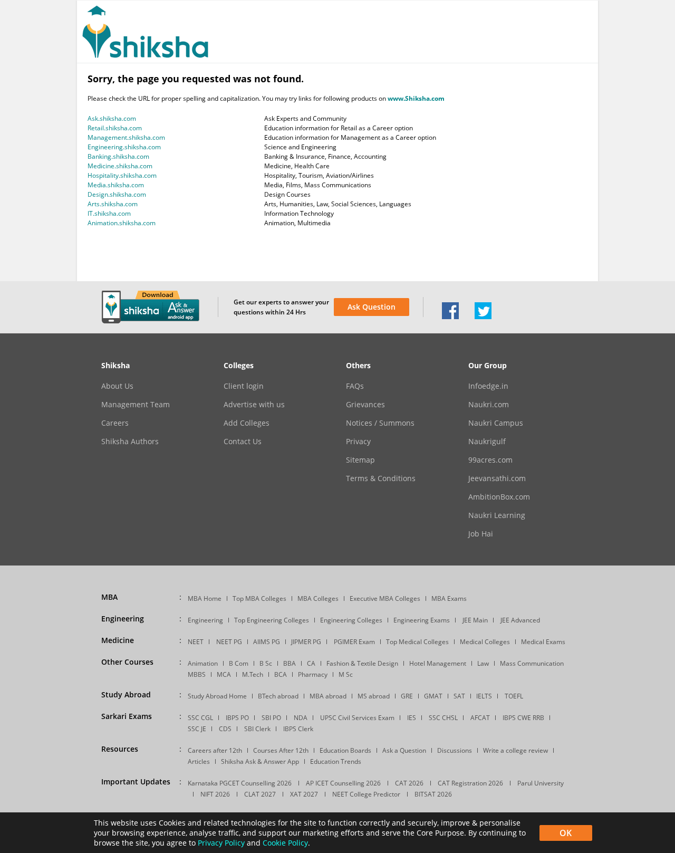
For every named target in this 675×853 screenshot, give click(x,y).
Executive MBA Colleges (385, 598)
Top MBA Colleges (259, 598)
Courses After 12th (280, 750)
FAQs (355, 386)
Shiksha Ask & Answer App (260, 761)
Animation (203, 663)
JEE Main (475, 620)
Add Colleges (246, 423)
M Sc (346, 674)
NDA (300, 717)
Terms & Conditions (381, 478)
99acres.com (490, 460)
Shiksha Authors (130, 441)
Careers (115, 423)
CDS (225, 728)
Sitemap (360, 460)
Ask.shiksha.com (112, 118)
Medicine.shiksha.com (120, 165)
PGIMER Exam (354, 641)
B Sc (265, 663)
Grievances (365, 404)
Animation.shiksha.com (122, 222)
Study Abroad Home (217, 696)
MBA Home (204, 598)
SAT (459, 696)
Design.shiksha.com (117, 194)
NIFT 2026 (215, 794)
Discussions (454, 750)
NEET (196, 641)
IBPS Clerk (298, 728)
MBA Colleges (318, 598)
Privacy (358, 441)
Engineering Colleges (351, 620)
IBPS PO (237, 717)
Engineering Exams (421, 620)
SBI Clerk (257, 728)
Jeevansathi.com (497, 478)
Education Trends (335, 761)
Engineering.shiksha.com (124, 146)
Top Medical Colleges (417, 641)
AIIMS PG (266, 641)
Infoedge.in (488, 386)
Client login (244, 386)
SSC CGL (200, 717)
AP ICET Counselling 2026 (343, 783)
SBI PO (271, 717)
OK (566, 833)
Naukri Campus (495, 423)
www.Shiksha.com (416, 98)
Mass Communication (532, 663)
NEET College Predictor (366, 794)
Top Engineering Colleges (271, 620)
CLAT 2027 (260, 794)
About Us (117, 386)
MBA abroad (328, 696)
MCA (224, 674)
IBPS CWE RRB (523, 717)
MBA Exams (449, 598)
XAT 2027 (304, 794)
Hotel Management (437, 663)
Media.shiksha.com (116, 184)
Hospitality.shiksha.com (122, 175)
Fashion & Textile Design (362, 663)
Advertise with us (254, 404)
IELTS (484, 696)
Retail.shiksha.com (115, 127)
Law (483, 663)
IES (411, 717)
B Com (238, 663)
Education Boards (345, 750)
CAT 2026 (409, 783)
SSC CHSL (443, 717)
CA (311, 663)
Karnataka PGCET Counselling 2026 (240, 783)
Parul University (540, 783)
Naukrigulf (487, 441)
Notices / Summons (380, 423)
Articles (199, 761)
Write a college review (515, 750)
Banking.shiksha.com (118, 156)
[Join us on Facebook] (450, 316)
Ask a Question (404, 750)
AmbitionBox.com (499, 497)
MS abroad (374, 696)
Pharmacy (312, 674)
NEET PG (229, 641)
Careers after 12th (215, 750)
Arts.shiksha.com (113, 203)
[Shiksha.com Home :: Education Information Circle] (145, 55)
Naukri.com (488, 404)
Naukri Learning (496, 515)
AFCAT (480, 717)
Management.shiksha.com (126, 137)
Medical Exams (543, 641)
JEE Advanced (520, 620)
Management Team (135, 404)
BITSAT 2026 (433, 794)
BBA (289, 663)
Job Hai (480, 534)
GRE (407, 696)
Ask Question (372, 307)
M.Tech (252, 674)
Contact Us (243, 441)
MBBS (197, 674)
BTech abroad (278, 696)
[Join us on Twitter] (483, 316)
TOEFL (514, 696)
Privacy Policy (221, 843)
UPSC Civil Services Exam (357, 717)
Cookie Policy (285, 843)
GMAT (433, 696)
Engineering (205, 620)
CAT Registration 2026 (470, 783)
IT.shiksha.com (109, 213)
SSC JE (197, 728)
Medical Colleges (485, 641)
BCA (280, 674)
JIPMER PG (306, 641)
